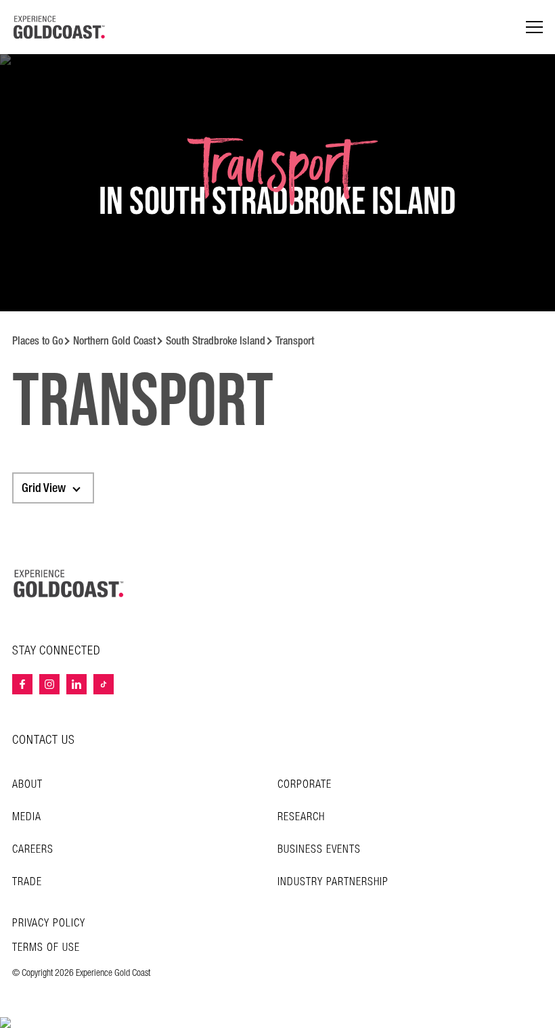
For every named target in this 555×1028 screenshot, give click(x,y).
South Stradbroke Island (215, 340)
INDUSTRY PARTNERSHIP (333, 882)
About (27, 785)
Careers (32, 849)
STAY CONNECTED (56, 651)
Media (26, 817)
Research (301, 817)
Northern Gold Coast (114, 340)
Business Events (319, 849)
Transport (294, 340)
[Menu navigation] (534, 27)
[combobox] (53, 488)
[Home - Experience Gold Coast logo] (59, 27)
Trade (27, 882)
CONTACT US (43, 740)
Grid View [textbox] (44, 487)
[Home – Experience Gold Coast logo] (69, 583)
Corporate (305, 785)
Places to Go (37, 340)
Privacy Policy (48, 924)
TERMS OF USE (46, 948)
